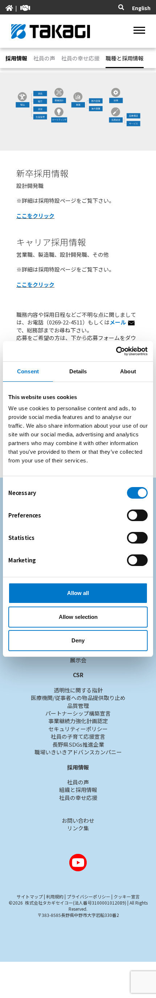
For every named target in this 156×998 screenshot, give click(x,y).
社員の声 (44, 58)
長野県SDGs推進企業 (78, 744)
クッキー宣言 (127, 896)
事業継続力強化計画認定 (78, 721)
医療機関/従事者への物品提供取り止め (78, 697)
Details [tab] (78, 371)
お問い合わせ (78, 820)
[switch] (137, 515)
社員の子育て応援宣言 (78, 736)
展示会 (78, 660)
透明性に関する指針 (78, 690)
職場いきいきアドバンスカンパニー (78, 752)
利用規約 (54, 896)
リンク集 (78, 828)
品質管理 (78, 705)
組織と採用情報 (78, 789)
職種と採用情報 (125, 58)
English (141, 8)
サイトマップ (30, 896)
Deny (78, 640)
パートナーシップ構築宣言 (78, 713)
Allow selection (78, 617)
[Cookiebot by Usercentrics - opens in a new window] (116, 351)
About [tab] (128, 371)
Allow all (78, 593)
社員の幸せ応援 (80, 58)
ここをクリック (35, 215)
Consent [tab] (28, 371)
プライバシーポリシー (88, 896)
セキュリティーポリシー (78, 729)
